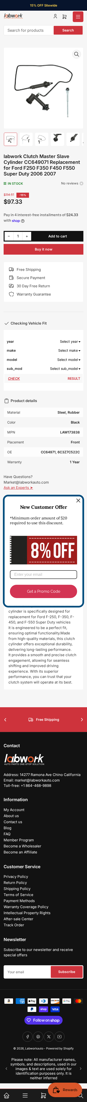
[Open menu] (78, 16)
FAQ (7, 834)
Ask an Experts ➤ (18, 487)
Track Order (14, 925)
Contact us (13, 822)
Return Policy (15, 882)
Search (68, 30)
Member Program (19, 840)
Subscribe (66, 972)
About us (11, 815)
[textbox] (51, 341)
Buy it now (43, 249)
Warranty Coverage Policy (26, 906)
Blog (7, 828)
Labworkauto (34, 1048)
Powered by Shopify (60, 1048)
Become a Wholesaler (22, 846)
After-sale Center (18, 919)
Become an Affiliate (20, 852)
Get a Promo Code (43, 591)
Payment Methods (19, 900)
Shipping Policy (17, 888)
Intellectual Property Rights (27, 913)
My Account (14, 809)
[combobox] (43, 30)
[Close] (78, 500)
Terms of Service (18, 894)
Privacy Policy (16, 876)
